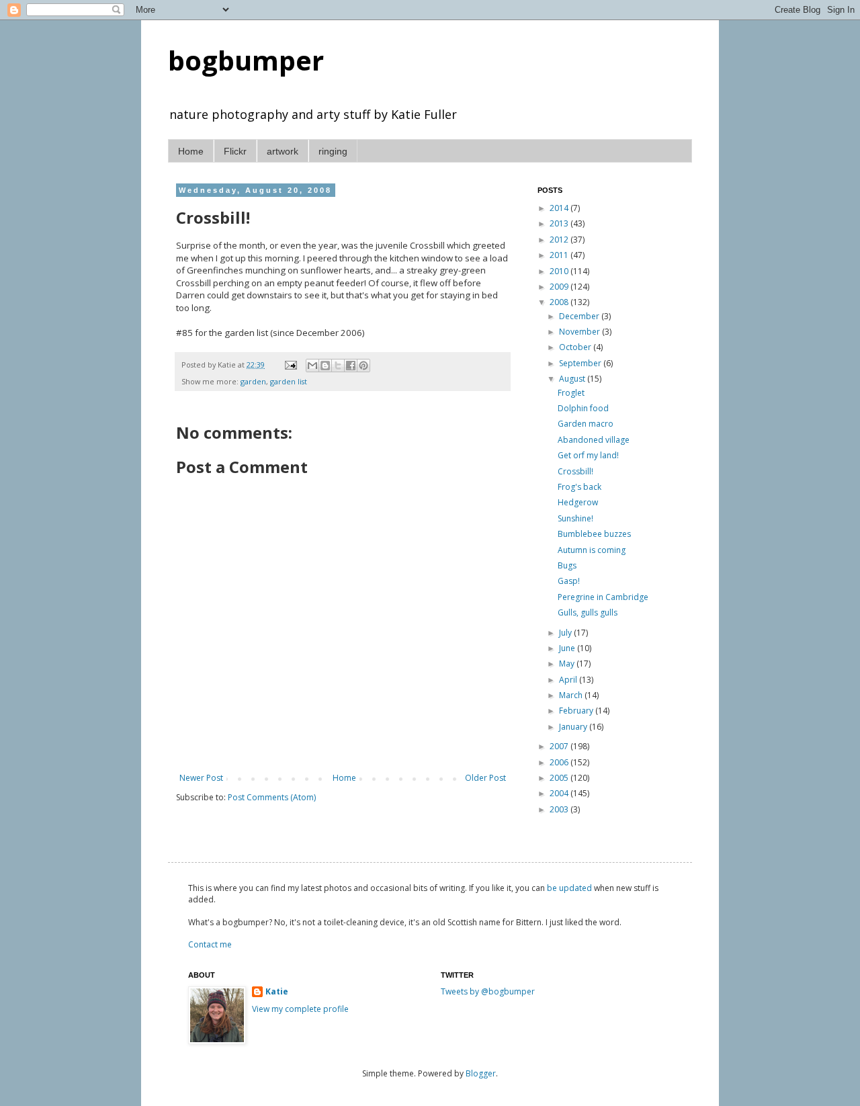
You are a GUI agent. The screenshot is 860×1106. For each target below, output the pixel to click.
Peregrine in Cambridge (603, 597)
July (566, 632)
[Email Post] (290, 364)
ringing (332, 151)
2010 (560, 271)
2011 (560, 255)
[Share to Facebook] (350, 365)
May (567, 663)
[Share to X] (338, 365)
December (580, 316)
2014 (560, 208)
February (577, 710)
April (569, 679)
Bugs (567, 565)
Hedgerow (578, 502)
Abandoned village (594, 439)
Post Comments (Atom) (272, 797)
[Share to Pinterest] (363, 365)
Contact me (210, 944)
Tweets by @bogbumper (488, 991)
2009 (560, 286)
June (568, 648)
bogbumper (246, 60)
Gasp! (569, 581)
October (576, 347)
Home (191, 151)
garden (253, 381)
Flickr (235, 151)
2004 (560, 793)
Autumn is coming (592, 550)
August (573, 378)
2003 (560, 809)
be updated (569, 888)
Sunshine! (575, 518)
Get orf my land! (588, 455)
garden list (288, 381)
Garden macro (585, 423)
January (574, 726)
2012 (560, 239)
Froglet (571, 392)
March (572, 695)
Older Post (485, 777)
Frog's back (579, 487)
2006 (560, 762)
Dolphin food (583, 408)
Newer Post (201, 777)
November (580, 331)
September (581, 363)
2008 (560, 302)
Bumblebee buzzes (594, 534)
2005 (560, 777)
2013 (560, 223)
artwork (282, 151)
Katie (276, 991)
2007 (560, 746)
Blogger (481, 1073)
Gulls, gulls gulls (587, 612)
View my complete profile (300, 1009)
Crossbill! (575, 471)
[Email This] (312, 365)
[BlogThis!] (325, 365)
